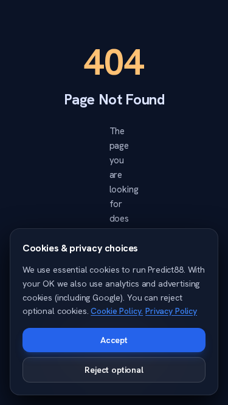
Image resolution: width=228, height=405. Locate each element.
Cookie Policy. (117, 310)
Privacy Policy (171, 310)
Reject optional (114, 369)
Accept (114, 340)
